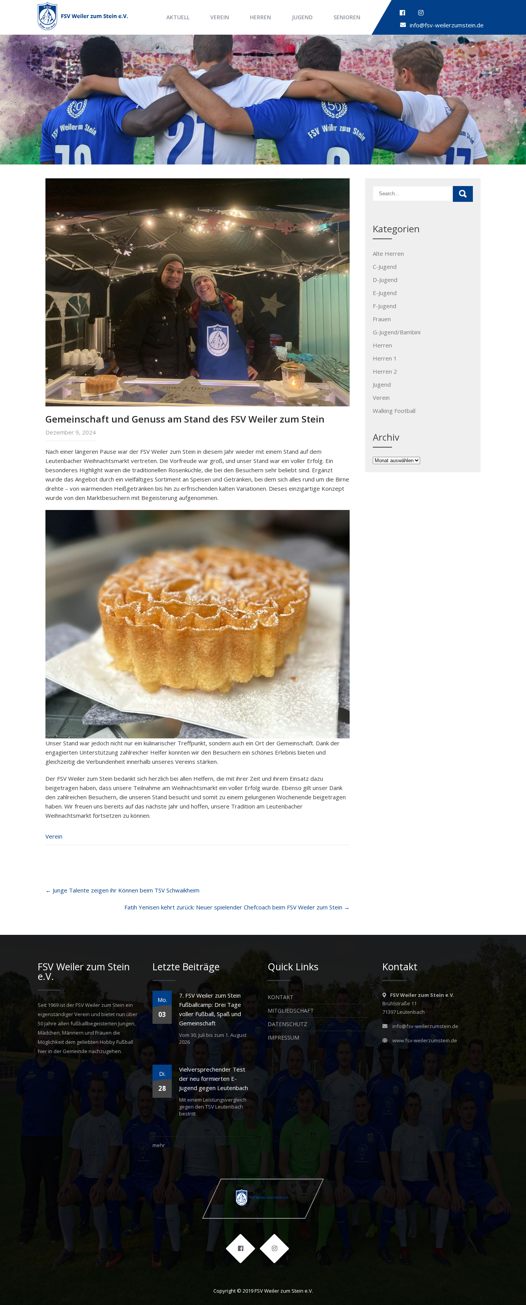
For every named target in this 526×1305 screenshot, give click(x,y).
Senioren (346, 17)
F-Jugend (384, 306)
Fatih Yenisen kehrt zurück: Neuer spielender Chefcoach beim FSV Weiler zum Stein (237, 907)
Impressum (283, 1037)
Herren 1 (385, 358)
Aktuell (177, 17)
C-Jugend (385, 266)
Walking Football (394, 410)
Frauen (382, 319)
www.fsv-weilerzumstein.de (424, 1040)
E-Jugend (385, 293)
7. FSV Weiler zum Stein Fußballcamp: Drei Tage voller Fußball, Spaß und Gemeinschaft (210, 1009)
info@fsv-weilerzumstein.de (447, 25)
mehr (158, 1145)
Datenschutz (287, 1024)
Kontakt (280, 997)
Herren (260, 17)
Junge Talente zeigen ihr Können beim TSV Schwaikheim (122, 890)
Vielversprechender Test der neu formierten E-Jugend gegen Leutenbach (213, 1078)
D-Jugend (385, 279)
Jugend (302, 17)
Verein (219, 17)
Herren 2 (385, 371)
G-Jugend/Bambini (396, 332)
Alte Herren (388, 253)
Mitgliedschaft (291, 1010)
